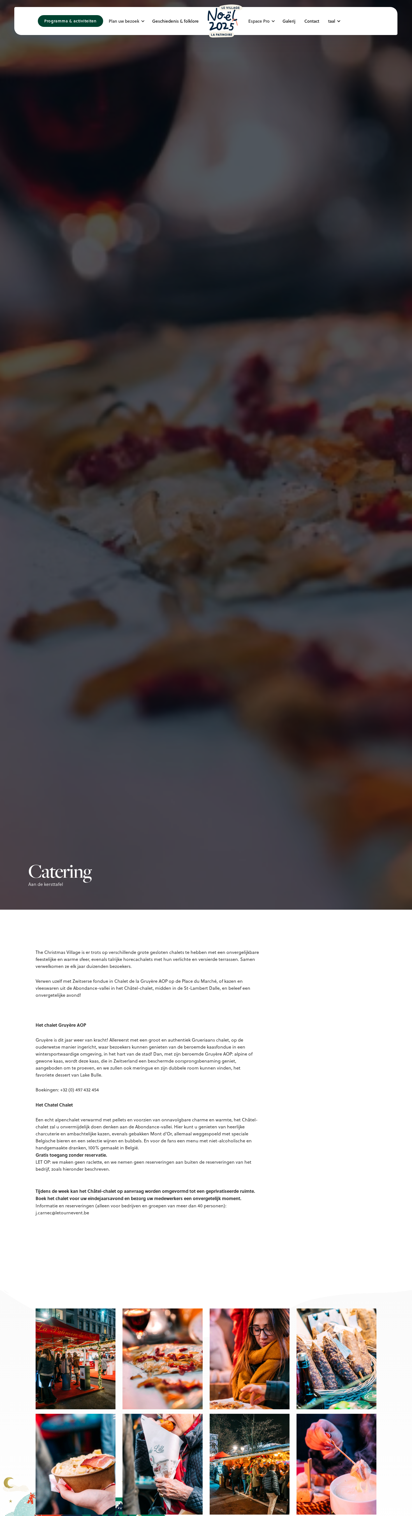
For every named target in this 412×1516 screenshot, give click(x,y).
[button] (128, 21)
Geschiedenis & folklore (175, 21)
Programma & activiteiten (70, 21)
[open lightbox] (75, 1358)
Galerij (289, 21)
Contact (311, 21)
